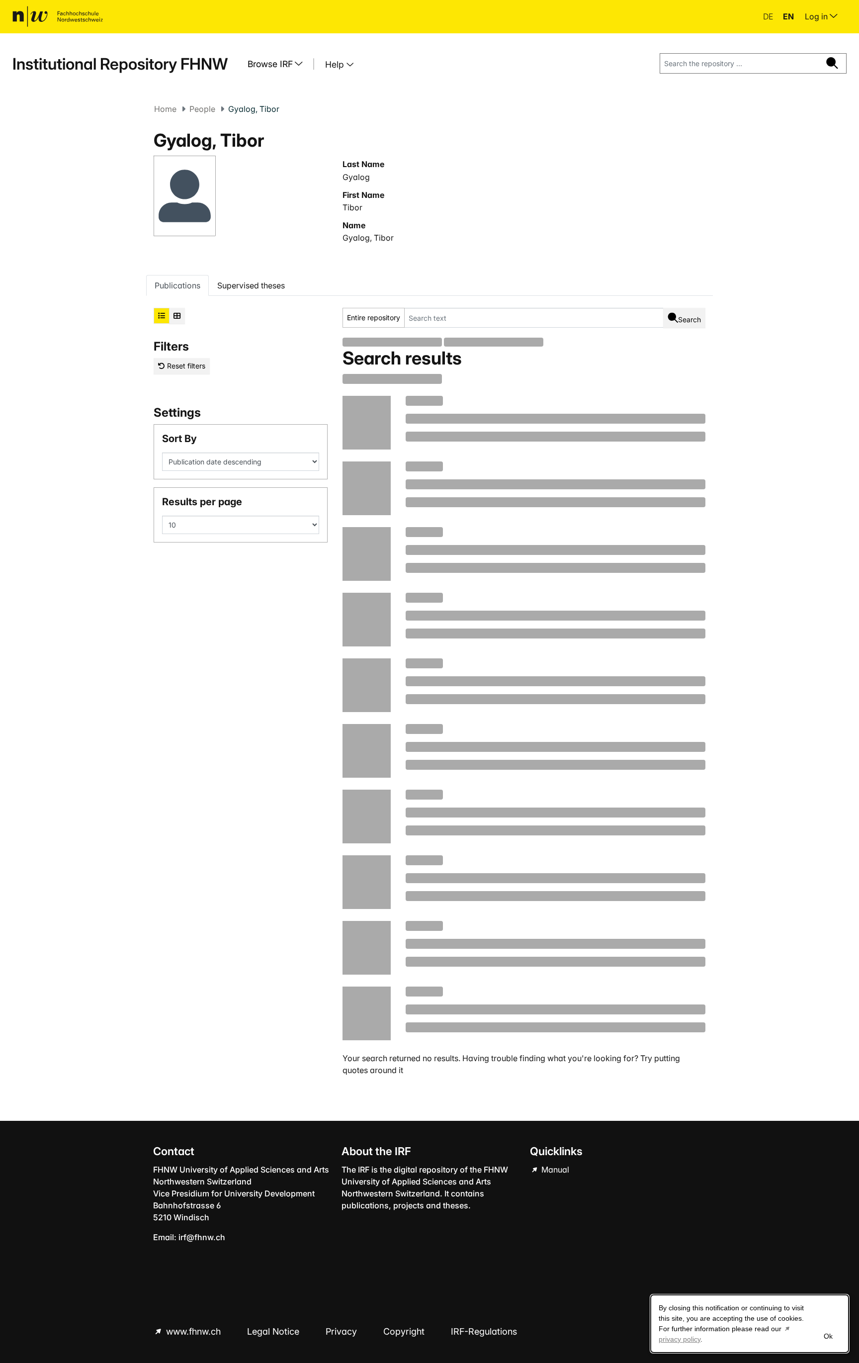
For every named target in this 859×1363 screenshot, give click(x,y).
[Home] (57, 16)
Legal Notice (274, 1331)
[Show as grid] (177, 316)
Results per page (202, 502)
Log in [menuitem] (817, 16)
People (202, 109)
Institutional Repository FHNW (120, 64)
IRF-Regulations (484, 1331)
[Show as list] (162, 316)
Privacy (342, 1331)
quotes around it (373, 1070)
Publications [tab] (177, 285)
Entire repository (373, 317)
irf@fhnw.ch (201, 1237)
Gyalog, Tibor (368, 238)
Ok (828, 1336)
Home (165, 109)
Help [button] (335, 64)
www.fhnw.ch (193, 1331)
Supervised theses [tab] (251, 285)
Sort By (179, 439)
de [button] (769, 16)
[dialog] (749, 1323)
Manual (554, 1170)
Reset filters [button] (185, 366)
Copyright (405, 1331)
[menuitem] (279, 64)
